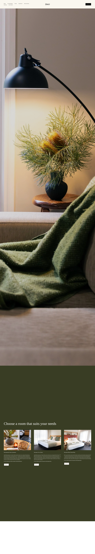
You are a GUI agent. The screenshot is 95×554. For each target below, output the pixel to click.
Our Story (5, 4)
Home (5, 3)
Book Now (88, 4)
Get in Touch (11, 4)
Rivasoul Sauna (26, 3)
